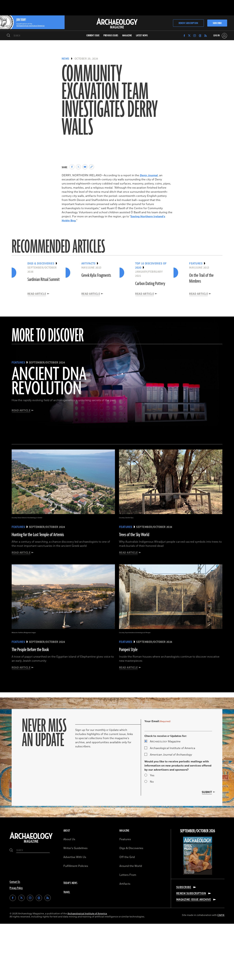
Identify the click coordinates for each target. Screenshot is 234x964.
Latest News (142, 35)
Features (125, 839)
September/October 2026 (197, 831)
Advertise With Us (74, 857)
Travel (66, 892)
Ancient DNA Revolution (49, 381)
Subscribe (217, 23)
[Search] (8, 35)
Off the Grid (127, 857)
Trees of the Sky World (134, 535)
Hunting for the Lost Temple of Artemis (38, 535)
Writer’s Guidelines (75, 848)
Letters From (127, 875)
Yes (152, 775)
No (152, 782)
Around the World (130, 866)
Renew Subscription (188, 23)
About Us (69, 839)
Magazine (165, 741)
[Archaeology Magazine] (31, 843)
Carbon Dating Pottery (150, 284)
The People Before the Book (30, 650)
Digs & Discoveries (131, 848)
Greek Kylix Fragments (96, 275)
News (65, 58)
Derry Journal (149, 175)
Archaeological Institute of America (172, 748)
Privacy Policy (16, 888)
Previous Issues (110, 35)
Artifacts (124, 884)
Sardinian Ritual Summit (43, 279)
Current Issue (93, 35)
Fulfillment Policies (75, 866)
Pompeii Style (128, 650)
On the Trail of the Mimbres (201, 278)
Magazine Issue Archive (193, 899)
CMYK (220, 915)
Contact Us (15, 882)
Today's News (70, 883)
